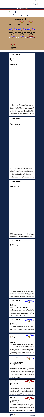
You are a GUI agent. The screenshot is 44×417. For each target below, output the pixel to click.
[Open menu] (33, 3)
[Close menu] (35, 0)
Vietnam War (31, 26)
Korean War (13, 26)
